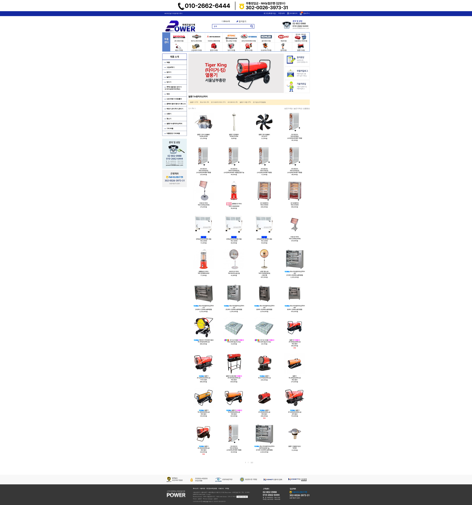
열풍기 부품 (243, 102)
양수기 (169, 82)
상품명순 (306, 108)
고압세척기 (171, 67)
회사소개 (195, 488)
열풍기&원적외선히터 (174, 123)
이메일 (227, 488)
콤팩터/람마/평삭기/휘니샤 (176, 104)
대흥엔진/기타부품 (173, 133)
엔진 (168, 94)
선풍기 (169, 114)
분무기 (169, 72)
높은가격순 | (298, 108)
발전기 (169, 77)
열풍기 (192, 102)
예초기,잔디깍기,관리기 (175, 109)
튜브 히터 (203, 102)
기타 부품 (170, 128)
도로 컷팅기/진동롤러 (174, 99)
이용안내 (221, 488)
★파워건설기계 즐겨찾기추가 (173, 13)
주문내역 (281, 13)
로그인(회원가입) (270, 13)
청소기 (169, 119)
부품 (168, 62)
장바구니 (306, 13)
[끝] (252, 462)
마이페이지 (293, 13)
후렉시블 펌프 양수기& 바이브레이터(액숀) (173, 88)
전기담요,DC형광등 (259, 102)
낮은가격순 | (288, 108)
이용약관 (202, 488)
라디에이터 (231, 102)
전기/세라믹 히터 (216, 102)
